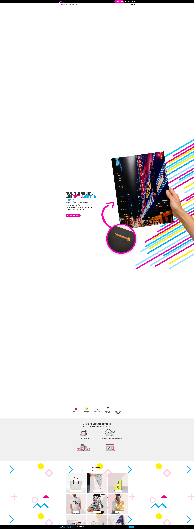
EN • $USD (133, 4)
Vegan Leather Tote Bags (75, 490)
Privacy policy (62, 527)
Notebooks (117, 490)
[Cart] (125, 1)
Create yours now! (73, 216)
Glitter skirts (96, 512)
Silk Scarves (96, 490)
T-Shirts (75, 512)
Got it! (131, 527)
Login (129, 1)
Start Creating (120, 1)
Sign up (133, 1)
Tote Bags (117, 512)
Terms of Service (69, 527)
